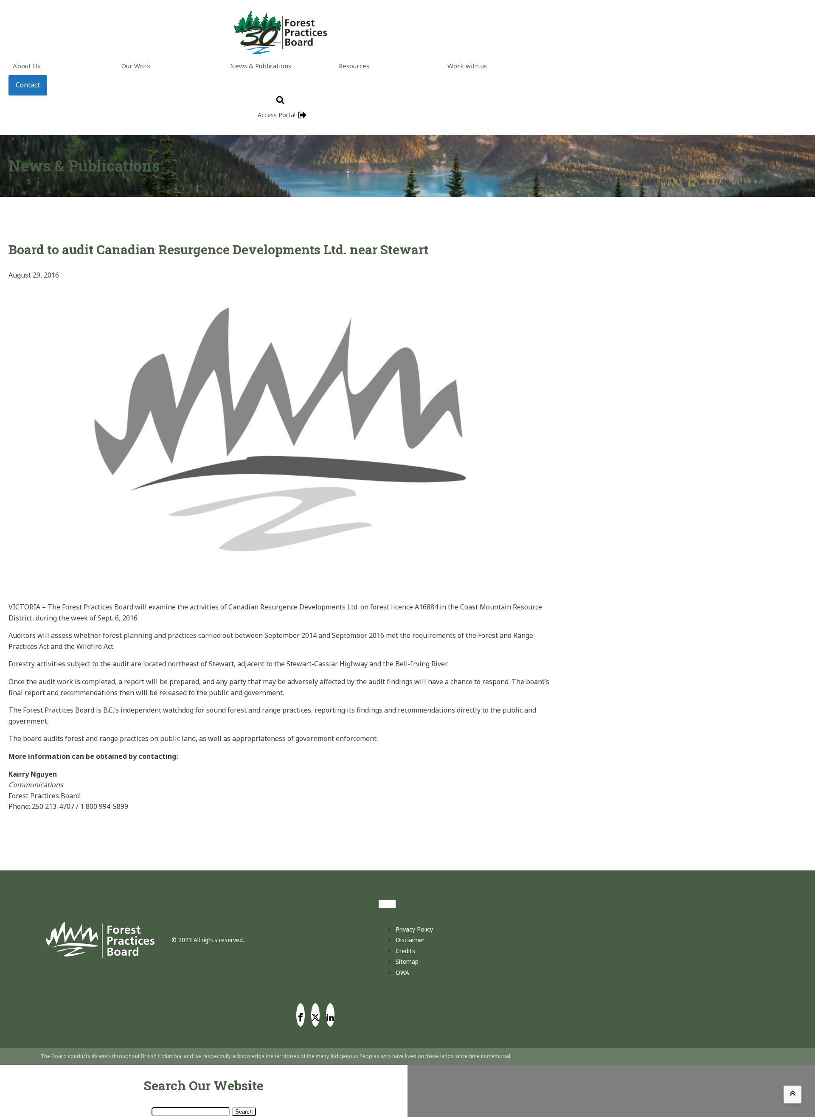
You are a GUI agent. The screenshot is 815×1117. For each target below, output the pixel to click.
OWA (402, 972)
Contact (28, 85)
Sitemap (407, 961)
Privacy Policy (414, 929)
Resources (354, 66)
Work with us (467, 66)
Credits (405, 951)
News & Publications (260, 66)
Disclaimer (410, 940)
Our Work (136, 66)
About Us (26, 66)
